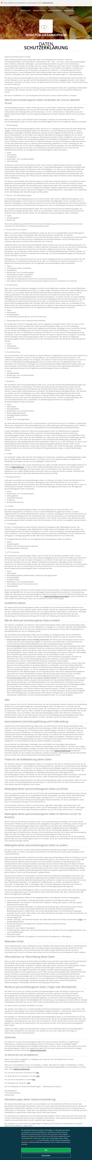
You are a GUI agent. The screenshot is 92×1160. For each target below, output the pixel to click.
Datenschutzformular (63, 751)
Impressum (69, 10)
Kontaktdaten (54, 10)
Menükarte (25, 10)
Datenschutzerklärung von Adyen (56, 596)
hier (80, 919)
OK (46, 1150)
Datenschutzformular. (21, 1069)
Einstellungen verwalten (29, 1140)
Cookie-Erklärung (17, 467)
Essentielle (46, 1155)
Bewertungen (39, 10)
